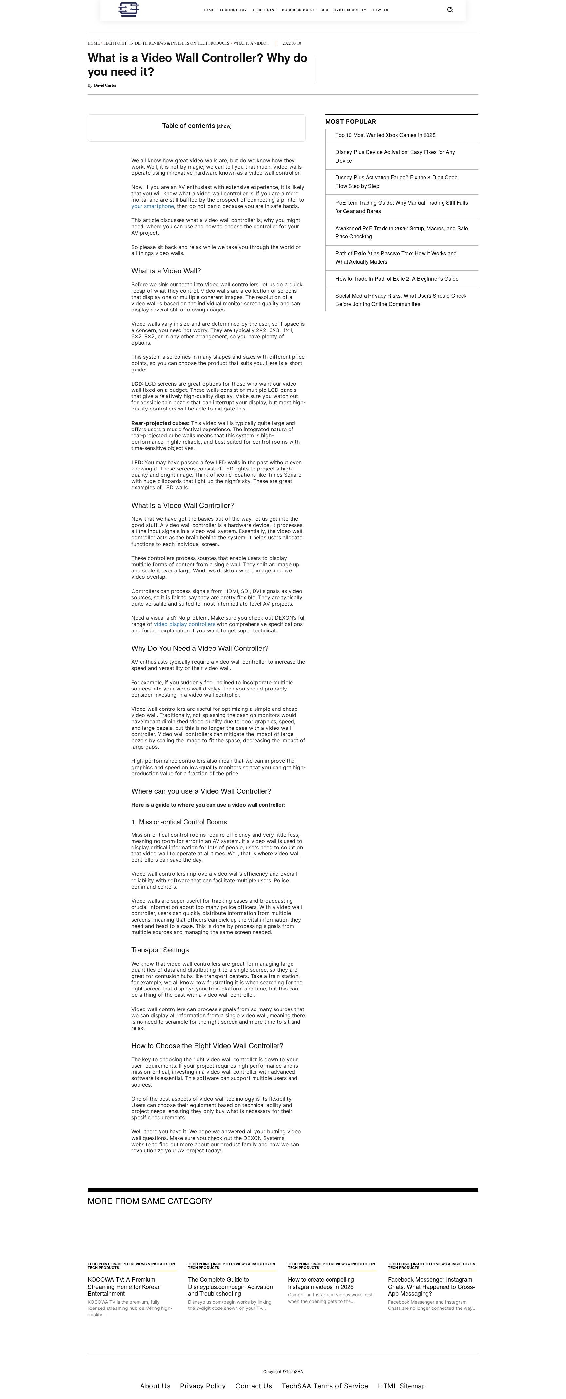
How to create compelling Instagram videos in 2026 (321, 1282)
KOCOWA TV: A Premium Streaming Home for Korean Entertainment (124, 1286)
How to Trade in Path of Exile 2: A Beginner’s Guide (397, 278)
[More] (471, 68)
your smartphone (152, 206)
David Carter (105, 85)
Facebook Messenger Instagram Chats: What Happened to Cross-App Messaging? (431, 1286)
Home (94, 43)
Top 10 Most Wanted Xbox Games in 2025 (385, 135)
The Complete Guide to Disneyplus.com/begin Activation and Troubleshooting (230, 1286)
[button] (450, 9)
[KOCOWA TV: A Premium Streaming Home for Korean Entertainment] (133, 1235)
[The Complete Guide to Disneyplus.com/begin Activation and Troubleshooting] (233, 1235)
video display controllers (184, 624)
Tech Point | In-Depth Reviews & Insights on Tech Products (166, 43)
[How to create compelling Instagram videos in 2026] (333, 1235)
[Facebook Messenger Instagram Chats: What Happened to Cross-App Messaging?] (433, 1235)
